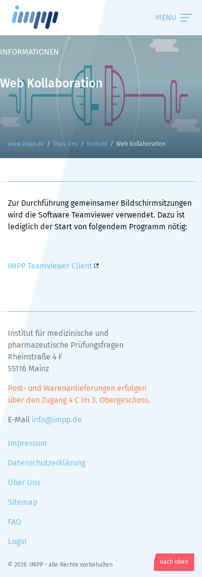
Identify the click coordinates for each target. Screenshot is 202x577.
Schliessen (155, 18)
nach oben (174, 562)
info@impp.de (57, 420)
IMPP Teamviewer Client (50, 266)
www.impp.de (47, 17)
